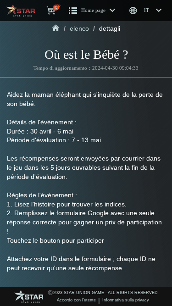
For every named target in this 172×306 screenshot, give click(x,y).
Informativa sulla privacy (125, 300)
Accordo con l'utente (76, 300)
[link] (56, 28)
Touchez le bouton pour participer (55, 240)
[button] (92, 10)
